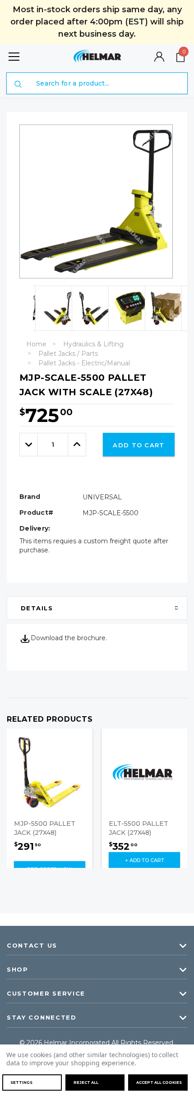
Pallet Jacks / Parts (68, 354)
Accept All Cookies (159, 1082)
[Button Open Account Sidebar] (159, 56)
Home (36, 344)
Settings (21, 1082)
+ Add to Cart (144, 860)
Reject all (86, 1082)
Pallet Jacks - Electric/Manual (84, 363)
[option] (50, 308)
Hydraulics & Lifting (93, 344)
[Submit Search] (18, 84)
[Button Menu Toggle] (14, 56)
